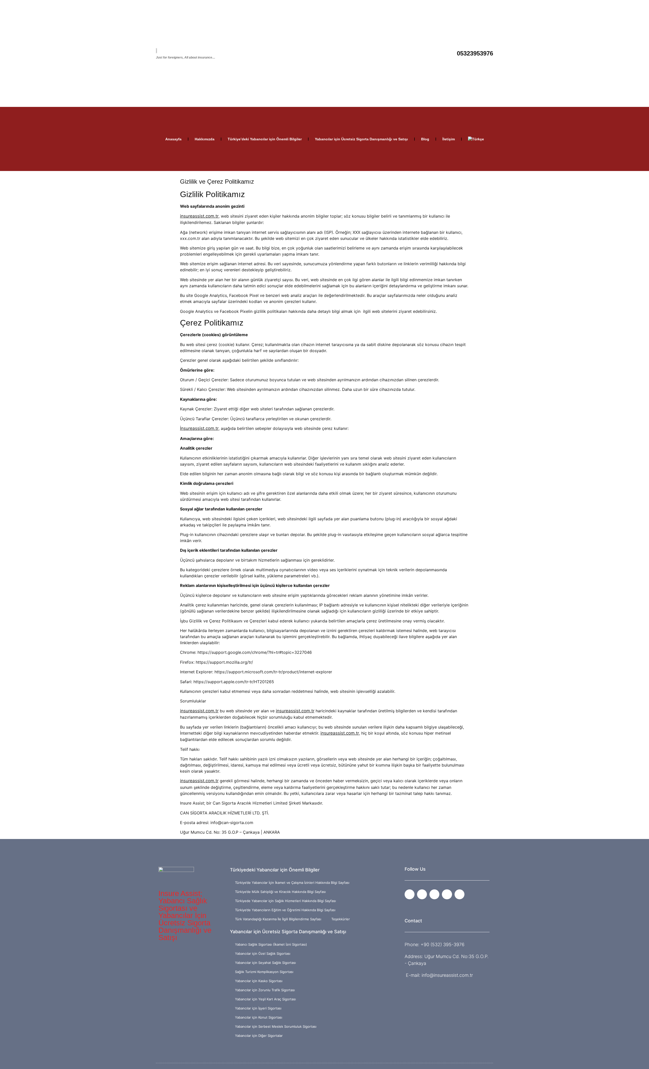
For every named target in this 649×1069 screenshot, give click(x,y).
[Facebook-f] (409, 894)
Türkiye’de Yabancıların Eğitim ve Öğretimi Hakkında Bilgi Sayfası (285, 910)
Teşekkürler (340, 919)
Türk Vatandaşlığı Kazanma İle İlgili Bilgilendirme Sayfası (278, 919)
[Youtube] (434, 894)
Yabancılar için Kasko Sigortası (258, 981)
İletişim (448, 139)
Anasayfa (173, 139)
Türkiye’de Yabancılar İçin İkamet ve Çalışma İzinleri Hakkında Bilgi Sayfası (292, 883)
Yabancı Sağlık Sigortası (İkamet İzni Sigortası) (271, 944)
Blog (425, 139)
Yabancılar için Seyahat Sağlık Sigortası (265, 963)
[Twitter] (447, 894)
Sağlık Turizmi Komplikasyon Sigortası (264, 972)
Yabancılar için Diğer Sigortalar (259, 1036)
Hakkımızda (204, 139)
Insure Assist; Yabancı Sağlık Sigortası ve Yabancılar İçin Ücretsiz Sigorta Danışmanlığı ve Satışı (184, 915)
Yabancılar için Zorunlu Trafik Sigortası (265, 990)
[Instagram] (422, 894)
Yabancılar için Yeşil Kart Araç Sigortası (265, 999)
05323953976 (475, 53)
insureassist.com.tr (199, 216)
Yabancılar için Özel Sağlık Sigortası (262, 953)
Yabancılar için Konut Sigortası (258, 1017)
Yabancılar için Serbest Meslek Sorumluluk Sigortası (275, 1026)
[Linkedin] (459, 894)
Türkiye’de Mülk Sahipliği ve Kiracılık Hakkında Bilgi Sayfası (280, 892)
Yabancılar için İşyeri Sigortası (258, 1008)
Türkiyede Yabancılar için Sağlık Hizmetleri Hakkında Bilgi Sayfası (285, 901)
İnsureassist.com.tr (199, 428)
